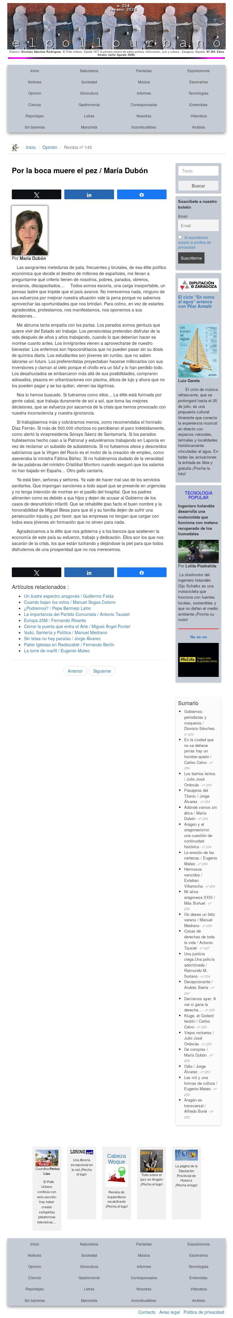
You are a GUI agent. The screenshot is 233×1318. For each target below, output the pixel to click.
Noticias (34, 81)
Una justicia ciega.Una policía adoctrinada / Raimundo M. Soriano (199, 965)
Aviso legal (169, 1312)
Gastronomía (89, 104)
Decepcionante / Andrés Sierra (199, 987)
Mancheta (89, 126)
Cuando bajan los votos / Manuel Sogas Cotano (70, 602)
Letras (89, 115)
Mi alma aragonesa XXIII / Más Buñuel (199, 900)
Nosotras (144, 115)
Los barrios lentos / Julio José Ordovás (199, 779)
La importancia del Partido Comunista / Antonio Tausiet (77, 614)
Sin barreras (35, 126)
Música (144, 81)
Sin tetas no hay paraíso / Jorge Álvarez (62, 638)
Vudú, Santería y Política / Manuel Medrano (65, 632)
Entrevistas (198, 104)
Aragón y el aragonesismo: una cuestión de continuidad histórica (198, 835)
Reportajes (34, 115)
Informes (144, 93)
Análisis (198, 126)
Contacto (147, 1312)
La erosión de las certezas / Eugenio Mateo (200, 857)
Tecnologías (198, 93)
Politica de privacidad (204, 1312)
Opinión (34, 93)
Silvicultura (89, 93)
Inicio (34, 70)
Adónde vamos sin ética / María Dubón (200, 812)
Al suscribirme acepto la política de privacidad (194, 242)
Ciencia (34, 104)
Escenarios (198, 81)
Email (182, 216)
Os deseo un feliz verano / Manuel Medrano (199, 919)
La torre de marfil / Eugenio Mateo (57, 650)
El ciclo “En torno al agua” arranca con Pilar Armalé (196, 301)
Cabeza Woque (116, 1158)
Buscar (198, 186)
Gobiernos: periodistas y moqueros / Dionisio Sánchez (200, 722)
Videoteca (198, 115)
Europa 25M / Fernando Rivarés (55, 620)
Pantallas (144, 70)
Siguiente (102, 671)
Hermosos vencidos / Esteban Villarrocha (199, 877)
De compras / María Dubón (198, 1054)
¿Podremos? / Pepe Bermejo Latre (57, 608)
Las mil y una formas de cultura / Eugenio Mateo (200, 1085)
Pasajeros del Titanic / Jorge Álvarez (197, 795)
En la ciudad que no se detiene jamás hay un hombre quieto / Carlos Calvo (199, 753)
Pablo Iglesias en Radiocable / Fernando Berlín (69, 644)
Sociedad (89, 81)
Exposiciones (198, 70)
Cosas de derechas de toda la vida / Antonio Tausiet (199, 939)
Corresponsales (144, 104)
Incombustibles (143, 126)
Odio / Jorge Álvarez (197, 1069)
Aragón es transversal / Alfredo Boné (198, 1108)
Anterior (75, 671)
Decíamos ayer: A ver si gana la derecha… (200, 1004)
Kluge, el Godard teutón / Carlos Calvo (199, 1021)
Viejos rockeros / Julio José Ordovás (199, 1038)
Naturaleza (89, 70)
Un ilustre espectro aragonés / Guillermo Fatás (69, 596)
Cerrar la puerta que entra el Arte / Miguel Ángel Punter (77, 626)
